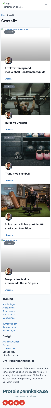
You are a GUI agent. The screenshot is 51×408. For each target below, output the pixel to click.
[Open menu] (45, 5)
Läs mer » (9, 79)
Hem (3, 15)
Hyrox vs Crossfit (16, 122)
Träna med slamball (17, 173)
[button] (5, 403)
